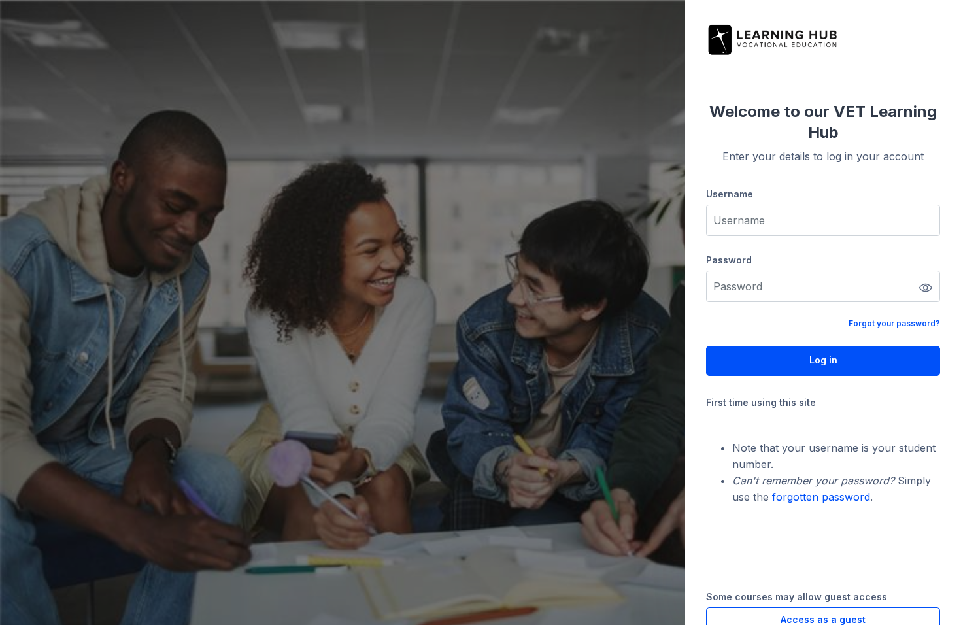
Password (729, 259)
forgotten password (821, 496)
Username (729, 193)
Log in (823, 359)
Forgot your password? (894, 323)
